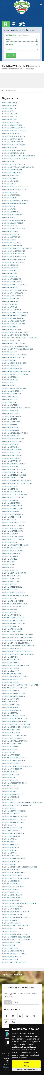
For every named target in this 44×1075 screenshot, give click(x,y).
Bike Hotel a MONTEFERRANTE (13, 251)
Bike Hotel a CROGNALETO (12, 895)
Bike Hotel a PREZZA (9, 609)
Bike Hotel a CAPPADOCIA (11, 461)
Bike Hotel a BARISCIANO (11, 422)
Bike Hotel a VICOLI (9, 825)
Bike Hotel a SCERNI (9, 352)
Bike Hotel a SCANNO (10, 657)
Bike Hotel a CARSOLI (10, 466)
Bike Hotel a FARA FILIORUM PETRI (15, 187)
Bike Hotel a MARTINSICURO (12, 906)
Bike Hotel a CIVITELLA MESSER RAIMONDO (18, 167)
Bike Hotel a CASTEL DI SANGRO (14, 475)
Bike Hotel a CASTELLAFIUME (13, 478)
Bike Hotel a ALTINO (9, 105)
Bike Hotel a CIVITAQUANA (12, 738)
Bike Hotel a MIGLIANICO (11, 243)
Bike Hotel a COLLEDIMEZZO (12, 173)
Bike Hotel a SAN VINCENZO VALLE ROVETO (18, 646)
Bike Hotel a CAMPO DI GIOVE (13, 439)
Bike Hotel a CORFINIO (10, 511)
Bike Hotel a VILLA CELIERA (12, 828)
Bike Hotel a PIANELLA (10, 786)
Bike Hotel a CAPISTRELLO (11, 453)
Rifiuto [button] (26, 1066)
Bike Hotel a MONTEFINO (11, 909)
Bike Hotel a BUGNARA (10, 430)
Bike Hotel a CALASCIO (10, 436)
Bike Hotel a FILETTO (9, 192)
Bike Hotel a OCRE (8, 562)
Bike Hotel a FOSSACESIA (11, 195)
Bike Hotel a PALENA (9, 273)
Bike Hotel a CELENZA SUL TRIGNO (15, 159)
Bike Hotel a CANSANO (10, 447)
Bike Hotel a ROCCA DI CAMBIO (13, 620)
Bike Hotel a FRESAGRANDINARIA (14, 203)
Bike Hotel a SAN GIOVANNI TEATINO (16, 335)
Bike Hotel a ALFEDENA (10, 405)
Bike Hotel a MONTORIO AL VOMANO (16, 912)
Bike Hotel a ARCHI (9, 108)
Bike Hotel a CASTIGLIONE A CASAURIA (16, 727)
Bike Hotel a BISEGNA (10, 427)
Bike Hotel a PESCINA (10, 590)
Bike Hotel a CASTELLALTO (12, 861)
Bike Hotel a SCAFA (9, 808)
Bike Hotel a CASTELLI (10, 864)
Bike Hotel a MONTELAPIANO (13, 254)
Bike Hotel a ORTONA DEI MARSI (14, 573)
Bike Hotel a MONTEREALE (12, 553)
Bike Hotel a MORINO (10, 556)
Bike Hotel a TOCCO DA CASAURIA (14, 816)
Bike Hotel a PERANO (9, 287)
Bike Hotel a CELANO (9, 486)
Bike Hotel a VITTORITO (10, 699)
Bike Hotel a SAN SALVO (11, 341)
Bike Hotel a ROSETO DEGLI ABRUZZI (16, 937)
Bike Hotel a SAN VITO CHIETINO (14, 343)
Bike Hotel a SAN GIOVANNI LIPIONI (15, 332)
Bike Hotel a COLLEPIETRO (12, 508)
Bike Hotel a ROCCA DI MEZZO (13, 623)
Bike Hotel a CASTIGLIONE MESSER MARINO (18, 156)
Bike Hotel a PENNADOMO (12, 282)
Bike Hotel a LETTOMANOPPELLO (14, 758)
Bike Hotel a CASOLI (9, 147)
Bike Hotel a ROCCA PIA (10, 626)
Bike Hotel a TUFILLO (10, 380)
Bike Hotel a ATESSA (9, 117)
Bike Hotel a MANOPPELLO (12, 763)
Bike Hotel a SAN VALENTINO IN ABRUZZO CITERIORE (22, 802)
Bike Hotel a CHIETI (9, 161)
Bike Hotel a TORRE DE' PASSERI (14, 819)
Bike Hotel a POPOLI (9, 791)
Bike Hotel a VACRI (8, 383)
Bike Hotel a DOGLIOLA (10, 181)
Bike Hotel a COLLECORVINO (12, 744)
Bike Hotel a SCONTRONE (11, 660)
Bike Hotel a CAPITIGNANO (12, 455)
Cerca (9, 55)
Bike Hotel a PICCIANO (10, 788)
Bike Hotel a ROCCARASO (11, 632)
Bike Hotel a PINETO (9, 931)
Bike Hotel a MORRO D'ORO (12, 914)
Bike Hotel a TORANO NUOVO (13, 951)
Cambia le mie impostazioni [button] (26, 1070)
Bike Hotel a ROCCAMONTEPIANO (14, 315)
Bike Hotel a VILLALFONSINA (12, 391)
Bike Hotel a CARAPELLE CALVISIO (14, 464)
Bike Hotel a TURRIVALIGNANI (13, 822)
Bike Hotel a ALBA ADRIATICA (13, 833)
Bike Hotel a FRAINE (9, 198)
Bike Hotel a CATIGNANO (11, 730)
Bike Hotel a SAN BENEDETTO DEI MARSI (17, 634)
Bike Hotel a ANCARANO (11, 836)
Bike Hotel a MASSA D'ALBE (12, 548)
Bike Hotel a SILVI (8, 945)
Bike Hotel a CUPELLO (10, 178)
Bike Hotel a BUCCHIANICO (12, 125)
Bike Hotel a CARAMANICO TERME (14, 721)
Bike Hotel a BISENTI (9, 850)
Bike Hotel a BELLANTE (10, 847)
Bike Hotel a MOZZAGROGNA (13, 262)
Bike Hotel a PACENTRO (11, 581)
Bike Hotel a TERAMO (10, 948)
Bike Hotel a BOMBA (9, 119)
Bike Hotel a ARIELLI (9, 114)
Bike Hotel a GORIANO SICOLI (13, 528)
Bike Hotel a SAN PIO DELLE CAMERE (15, 643)
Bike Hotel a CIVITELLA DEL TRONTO (15, 878)
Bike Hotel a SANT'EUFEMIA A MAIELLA (16, 805)
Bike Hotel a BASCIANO (10, 844)
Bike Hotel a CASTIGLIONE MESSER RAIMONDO (19, 867)
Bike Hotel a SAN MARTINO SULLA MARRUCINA (19, 338)
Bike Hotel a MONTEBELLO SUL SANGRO (17, 248)
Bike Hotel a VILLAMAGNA (11, 394)
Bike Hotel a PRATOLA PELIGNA (13, 606)
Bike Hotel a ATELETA (10, 411)
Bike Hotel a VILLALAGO (11, 690)
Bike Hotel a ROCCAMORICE (12, 794)
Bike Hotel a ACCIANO (10, 399)
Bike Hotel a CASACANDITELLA (13, 136)
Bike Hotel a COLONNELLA (12, 884)
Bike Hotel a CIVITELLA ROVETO (13, 497)
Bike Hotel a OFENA (9, 564)
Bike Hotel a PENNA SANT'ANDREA (15, 926)
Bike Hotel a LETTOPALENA (12, 237)
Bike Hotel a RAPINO (9, 307)
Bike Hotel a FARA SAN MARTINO (14, 189)
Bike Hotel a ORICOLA (10, 570)
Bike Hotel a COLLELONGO (12, 506)
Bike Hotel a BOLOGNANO (11, 710)
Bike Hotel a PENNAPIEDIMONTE (14, 285)
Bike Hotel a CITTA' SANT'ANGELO (14, 735)
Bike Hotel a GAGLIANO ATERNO (14, 522)
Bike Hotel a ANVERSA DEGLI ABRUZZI (16, 408)
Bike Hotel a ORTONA (10, 268)
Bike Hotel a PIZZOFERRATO (12, 293)
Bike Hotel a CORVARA (10, 746)
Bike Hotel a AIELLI (9, 402)
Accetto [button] (26, 1062)
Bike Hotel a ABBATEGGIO (11, 704)
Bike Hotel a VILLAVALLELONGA (13, 693)
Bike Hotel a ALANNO (10, 707)
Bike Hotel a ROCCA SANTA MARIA (14, 934)
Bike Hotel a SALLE (9, 800)
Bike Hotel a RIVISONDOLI (11, 615)
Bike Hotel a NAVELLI (9, 559)
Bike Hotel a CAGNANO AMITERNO (15, 433)
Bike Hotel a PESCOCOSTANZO (13, 592)
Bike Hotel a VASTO (9, 385)
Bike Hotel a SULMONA (10, 671)
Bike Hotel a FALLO (9, 184)
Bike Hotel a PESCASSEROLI (12, 587)
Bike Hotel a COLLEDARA (11, 881)
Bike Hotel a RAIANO (9, 612)
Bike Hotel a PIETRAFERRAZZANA (14, 290)
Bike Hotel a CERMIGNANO (12, 875)
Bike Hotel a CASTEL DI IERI (12, 472)
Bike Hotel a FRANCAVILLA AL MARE (15, 201)
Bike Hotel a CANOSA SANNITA (13, 128)
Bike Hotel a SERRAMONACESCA (14, 811)
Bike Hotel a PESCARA (10, 780)
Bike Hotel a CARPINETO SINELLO (14, 131)
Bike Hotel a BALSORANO (11, 416)
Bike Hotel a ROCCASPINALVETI (13, 321)
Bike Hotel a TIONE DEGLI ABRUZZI (15, 676)
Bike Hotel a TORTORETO (11, 956)
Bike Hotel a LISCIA (9, 240)
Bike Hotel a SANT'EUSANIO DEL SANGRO (17, 349)
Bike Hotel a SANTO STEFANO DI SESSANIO (18, 654)
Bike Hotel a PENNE (9, 777)
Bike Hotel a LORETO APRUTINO (14, 760)
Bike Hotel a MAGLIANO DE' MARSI (15, 545)
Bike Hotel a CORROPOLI (11, 889)
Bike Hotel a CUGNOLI (10, 749)
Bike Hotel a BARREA (9, 425)
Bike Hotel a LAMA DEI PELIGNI (13, 229)
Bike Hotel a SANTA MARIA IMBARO (15, 346)
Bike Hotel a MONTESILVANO (13, 769)
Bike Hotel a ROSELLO (10, 327)
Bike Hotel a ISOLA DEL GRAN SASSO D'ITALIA (19, 903)
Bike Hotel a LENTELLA (10, 234)
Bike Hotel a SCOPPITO (10, 662)
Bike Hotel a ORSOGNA (10, 265)
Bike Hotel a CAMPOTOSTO (12, 441)
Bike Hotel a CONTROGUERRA (13, 886)
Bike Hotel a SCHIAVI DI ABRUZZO (14, 355)
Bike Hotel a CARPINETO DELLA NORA (16, 724)
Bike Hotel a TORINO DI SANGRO (14, 363)
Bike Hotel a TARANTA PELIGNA (13, 357)
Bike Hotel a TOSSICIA (10, 959)
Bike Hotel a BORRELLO (10, 122)
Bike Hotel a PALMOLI (10, 276)
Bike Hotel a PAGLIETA (10, 271)
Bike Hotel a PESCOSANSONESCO (14, 783)
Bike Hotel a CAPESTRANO (11, 450)
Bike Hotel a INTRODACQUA (12, 531)
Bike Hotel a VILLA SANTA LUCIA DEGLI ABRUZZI (20, 685)
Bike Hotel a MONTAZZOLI (12, 245)
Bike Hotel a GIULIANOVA (11, 900)
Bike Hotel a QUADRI (9, 304)
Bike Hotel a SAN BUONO (11, 329)
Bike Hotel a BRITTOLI (10, 713)
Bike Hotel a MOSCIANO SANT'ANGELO (16, 917)
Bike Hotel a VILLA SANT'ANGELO (14, 688)
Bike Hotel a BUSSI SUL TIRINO (13, 716)
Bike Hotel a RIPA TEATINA (12, 310)
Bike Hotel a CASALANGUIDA (12, 139)
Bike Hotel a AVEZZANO (10, 413)
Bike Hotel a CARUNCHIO (11, 133)
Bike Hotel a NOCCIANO (11, 774)
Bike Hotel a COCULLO (10, 500)
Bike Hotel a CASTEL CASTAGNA (14, 858)
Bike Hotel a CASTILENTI (11, 870)
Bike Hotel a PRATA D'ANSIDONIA (14, 604)
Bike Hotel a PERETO (9, 584)
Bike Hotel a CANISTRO (10, 444)
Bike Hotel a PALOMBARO (11, 279)
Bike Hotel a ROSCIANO (10, 797)
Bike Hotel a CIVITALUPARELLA (13, 164)
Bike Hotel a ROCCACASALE (12, 629)
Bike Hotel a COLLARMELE (11, 503)
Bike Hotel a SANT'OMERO (11, 942)
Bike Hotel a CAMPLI (9, 853)
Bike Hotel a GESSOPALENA (12, 215)
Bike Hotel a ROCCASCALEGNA (13, 318)
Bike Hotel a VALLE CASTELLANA (14, 962)
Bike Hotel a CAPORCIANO (11, 458)
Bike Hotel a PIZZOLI (9, 598)
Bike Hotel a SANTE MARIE (11, 648)
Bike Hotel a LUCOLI (9, 542)
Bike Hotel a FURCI (9, 209)
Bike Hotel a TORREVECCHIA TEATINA (16, 371)
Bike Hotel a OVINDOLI (10, 578)
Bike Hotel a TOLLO (9, 360)
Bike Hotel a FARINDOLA (11, 755)
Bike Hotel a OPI (8, 567)
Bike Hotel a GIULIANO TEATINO (14, 220)
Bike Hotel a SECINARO (10, 668)
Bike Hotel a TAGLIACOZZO (12, 674)
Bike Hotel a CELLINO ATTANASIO (14, 872)
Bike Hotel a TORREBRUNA (12, 369)
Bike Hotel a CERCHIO (10, 489)
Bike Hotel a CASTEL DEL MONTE (14, 469)
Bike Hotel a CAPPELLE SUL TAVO (14, 718)
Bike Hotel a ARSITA (9, 839)
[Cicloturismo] (6, 1015)
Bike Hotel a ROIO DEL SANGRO (13, 324)
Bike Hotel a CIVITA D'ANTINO (13, 492)
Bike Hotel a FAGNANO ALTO (12, 514)
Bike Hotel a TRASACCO (10, 682)
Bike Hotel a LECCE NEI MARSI (13, 536)
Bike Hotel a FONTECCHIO (11, 517)
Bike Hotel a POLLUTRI (10, 299)
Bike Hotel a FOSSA (9, 520)
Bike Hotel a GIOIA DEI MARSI (13, 525)
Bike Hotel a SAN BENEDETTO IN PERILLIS (17, 637)
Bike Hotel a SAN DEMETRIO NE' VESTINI (17, 640)
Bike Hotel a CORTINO (10, 892)
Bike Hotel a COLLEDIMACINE (13, 170)
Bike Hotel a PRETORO (10, 301)
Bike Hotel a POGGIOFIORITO (13, 296)
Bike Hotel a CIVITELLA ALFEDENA (14, 494)
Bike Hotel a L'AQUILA (10, 534)
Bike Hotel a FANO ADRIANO (12, 898)
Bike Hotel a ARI (8, 111)
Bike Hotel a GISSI (8, 217)
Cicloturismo (12, 982)
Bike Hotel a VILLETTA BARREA (13, 696)
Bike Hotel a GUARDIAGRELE (12, 223)
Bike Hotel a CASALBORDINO (12, 142)
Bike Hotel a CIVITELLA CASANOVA (14, 741)
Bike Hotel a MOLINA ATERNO (13, 550)
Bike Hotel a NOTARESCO (11, 923)
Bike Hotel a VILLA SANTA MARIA (14, 388)
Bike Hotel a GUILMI (9, 226)
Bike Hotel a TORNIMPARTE (12, 679)
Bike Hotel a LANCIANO (10, 231)
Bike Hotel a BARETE (9, 419)
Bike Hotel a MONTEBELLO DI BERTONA (17, 766)
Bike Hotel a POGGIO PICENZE (13, 601)
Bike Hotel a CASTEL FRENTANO (14, 150)
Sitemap (6, 1067)
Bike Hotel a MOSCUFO (10, 772)
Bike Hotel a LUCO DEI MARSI (13, 539)
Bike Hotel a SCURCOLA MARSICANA (15, 665)
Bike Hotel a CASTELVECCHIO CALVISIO (16, 480)
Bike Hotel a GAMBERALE (11, 212)
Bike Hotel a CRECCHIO (10, 175)
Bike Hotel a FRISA (8, 206)
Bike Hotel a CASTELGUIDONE (13, 153)
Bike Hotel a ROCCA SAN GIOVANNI (15, 313)
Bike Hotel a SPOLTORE (10, 814)
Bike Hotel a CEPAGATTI (11, 732)
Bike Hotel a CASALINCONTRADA (14, 145)
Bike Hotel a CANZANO (10, 856)
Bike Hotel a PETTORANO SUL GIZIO (15, 595)
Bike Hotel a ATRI (8, 842)
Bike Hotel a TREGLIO (10, 377)
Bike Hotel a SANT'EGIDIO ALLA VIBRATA (17, 940)
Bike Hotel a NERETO (9, 920)
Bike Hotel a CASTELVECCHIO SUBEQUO (17, 483)
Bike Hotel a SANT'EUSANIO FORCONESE (17, 651)
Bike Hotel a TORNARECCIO (12, 366)
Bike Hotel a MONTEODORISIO (13, 259)
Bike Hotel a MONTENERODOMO (14, 257)
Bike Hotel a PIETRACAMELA (12, 928)
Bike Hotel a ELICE (8, 752)
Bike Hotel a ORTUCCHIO (11, 576)
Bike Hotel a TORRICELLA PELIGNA (15, 374)
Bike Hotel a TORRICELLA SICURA (14, 954)
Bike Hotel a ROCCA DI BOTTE (13, 618)
